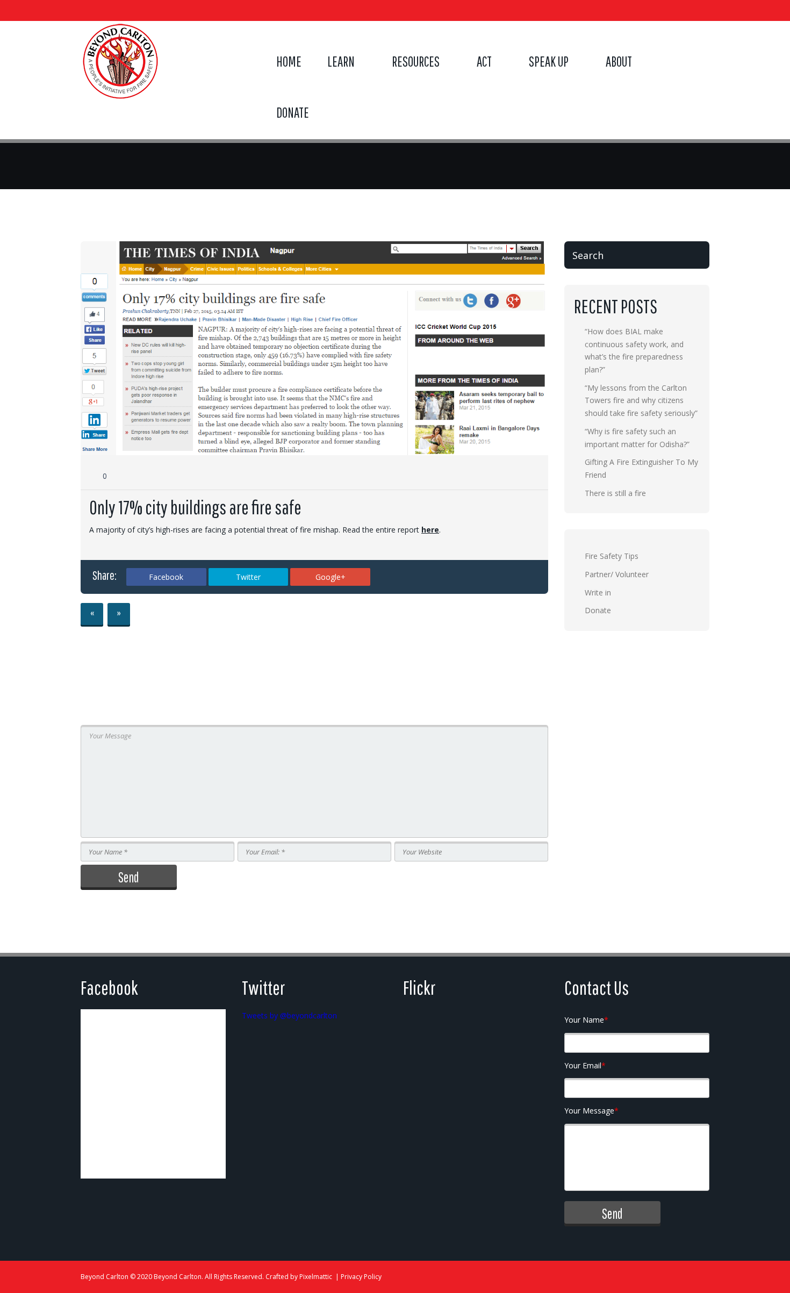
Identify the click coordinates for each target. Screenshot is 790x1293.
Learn (341, 61)
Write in (598, 592)
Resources (416, 61)
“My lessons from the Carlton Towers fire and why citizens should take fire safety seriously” (641, 400)
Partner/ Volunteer (617, 574)
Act (484, 61)
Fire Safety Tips (611, 556)
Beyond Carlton (104, 1276)
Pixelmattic (315, 1276)
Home (288, 61)
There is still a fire (615, 493)
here (430, 530)
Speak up (549, 61)
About (619, 61)
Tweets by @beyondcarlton (289, 1015)
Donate (292, 112)
